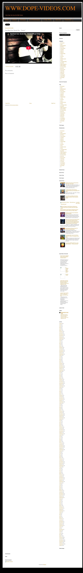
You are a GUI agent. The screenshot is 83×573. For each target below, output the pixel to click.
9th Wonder (62, 86)
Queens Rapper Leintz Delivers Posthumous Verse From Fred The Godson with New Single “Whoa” (69, 210)
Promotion (68, 20)
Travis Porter (62, 76)
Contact (14, 20)
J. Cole (61, 98)
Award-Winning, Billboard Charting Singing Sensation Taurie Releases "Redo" (72, 197)
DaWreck (62, 94)
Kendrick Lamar (63, 58)
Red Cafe (62, 68)
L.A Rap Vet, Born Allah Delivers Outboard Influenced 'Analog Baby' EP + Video (73, 190)
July (60, 324)
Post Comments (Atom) (14, 105)
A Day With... (47, 20)
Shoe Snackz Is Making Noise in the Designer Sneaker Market (64, 256)
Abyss (61, 44)
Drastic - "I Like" (67, 275)
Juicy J (61, 57)
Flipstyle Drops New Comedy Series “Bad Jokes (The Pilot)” (72, 183)
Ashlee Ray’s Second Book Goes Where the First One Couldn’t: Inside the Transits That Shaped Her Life (64, 282)
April (60, 328)
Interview (58, 20)
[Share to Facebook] (19, 66)
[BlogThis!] (17, 66)
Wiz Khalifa (62, 77)
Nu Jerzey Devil (63, 66)
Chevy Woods (62, 48)
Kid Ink (61, 60)
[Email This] (16, 66)
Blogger (44, 564)
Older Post (53, 103)
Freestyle (23, 20)
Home (7, 20)
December (61, 334)
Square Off (62, 72)
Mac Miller (62, 62)
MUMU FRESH (63, 65)
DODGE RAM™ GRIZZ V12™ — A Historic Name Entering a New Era (64, 294)
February (61, 331)
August (60, 323)
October (60, 336)
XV (60, 78)
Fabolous (62, 52)
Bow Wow (62, 46)
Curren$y (62, 49)
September (61, 338)
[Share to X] (18, 66)
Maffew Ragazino (63, 64)
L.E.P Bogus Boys (63, 61)
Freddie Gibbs (62, 53)
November (61, 335)
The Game (62, 73)
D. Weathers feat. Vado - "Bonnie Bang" (67, 270)
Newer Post (8, 103)
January (60, 332)
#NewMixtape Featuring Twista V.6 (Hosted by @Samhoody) (72, 229)
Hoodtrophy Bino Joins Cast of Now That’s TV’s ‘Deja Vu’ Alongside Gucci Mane (72, 236)
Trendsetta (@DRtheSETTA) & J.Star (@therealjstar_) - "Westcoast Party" (72, 243)
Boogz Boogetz (63, 45)
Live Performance (34, 20)
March (60, 330)
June (60, 326)
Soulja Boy (62, 70)
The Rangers (62, 74)
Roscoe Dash (62, 69)
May (60, 327)
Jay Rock (62, 56)
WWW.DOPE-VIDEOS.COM (40, 8)
